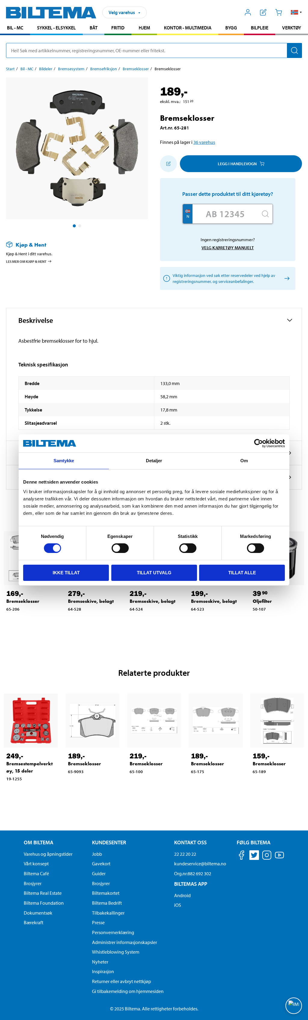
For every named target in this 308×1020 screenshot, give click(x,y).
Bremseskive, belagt (91, 601)
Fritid (118, 28)
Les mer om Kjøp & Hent (26, 261)
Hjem (144, 28)
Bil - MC (15, 28)
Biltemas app (190, 883)
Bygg (231, 28)
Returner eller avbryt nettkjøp (121, 981)
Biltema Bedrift (107, 903)
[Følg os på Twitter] (254, 856)
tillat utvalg (154, 572)
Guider (99, 873)
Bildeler (45, 68)
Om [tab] (244, 460)
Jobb (97, 854)
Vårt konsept (36, 864)
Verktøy (291, 28)
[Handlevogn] (278, 12)
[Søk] (294, 50)
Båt (93, 28)
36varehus (204, 142)
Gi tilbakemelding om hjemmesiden (128, 991)
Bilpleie (259, 28)
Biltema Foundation (44, 903)
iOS (177, 905)
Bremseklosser (136, 68)
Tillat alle (242, 572)
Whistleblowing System (115, 952)
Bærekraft (33, 922)
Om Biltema (38, 842)
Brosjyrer (33, 883)
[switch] (120, 548)
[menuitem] (15, 28)
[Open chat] (293, 1005)
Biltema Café (36, 873)
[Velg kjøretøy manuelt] (285, 278)
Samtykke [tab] (64, 460)
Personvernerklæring (113, 932)
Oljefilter (262, 601)
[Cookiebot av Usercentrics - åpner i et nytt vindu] (258, 443)
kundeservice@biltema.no (200, 864)
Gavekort (101, 864)
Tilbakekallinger (108, 913)
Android (182, 895)
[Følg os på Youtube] (279, 858)
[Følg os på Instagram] (267, 856)
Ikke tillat (66, 572)
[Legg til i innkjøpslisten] (168, 163)
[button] (296, 12)
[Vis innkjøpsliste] (263, 12)
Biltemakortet (105, 893)
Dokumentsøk (38, 913)
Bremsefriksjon (103, 68)
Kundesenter (109, 842)
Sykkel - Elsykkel (56, 28)
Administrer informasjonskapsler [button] (124, 942)
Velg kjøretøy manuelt (228, 247)
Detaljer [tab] (154, 460)
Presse (98, 922)
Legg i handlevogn (237, 163)
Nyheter (100, 962)
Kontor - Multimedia (187, 28)
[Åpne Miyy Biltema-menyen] (248, 12)
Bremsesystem (71, 68)
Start (10, 68)
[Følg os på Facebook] (241, 856)
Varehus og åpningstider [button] (48, 854)
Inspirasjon (103, 971)
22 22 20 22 (185, 854)
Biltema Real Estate (43, 893)
